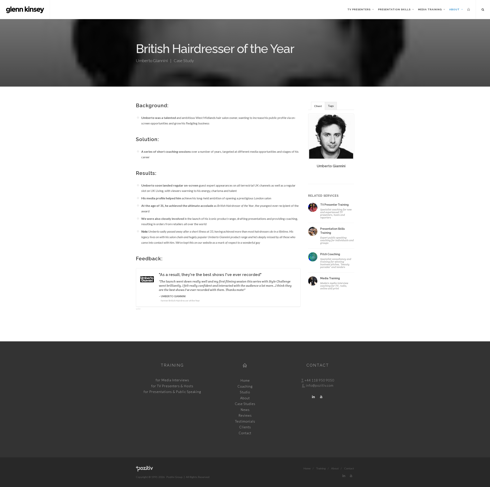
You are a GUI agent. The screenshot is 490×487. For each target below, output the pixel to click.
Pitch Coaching (330, 254)
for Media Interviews (172, 380)
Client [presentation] (318, 106)
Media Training (330, 278)
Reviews (245, 415)
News (245, 410)
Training (172, 365)
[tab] (318, 106)
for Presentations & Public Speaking (172, 392)
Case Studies (245, 404)
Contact (245, 433)
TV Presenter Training (334, 204)
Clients (245, 427)
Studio (245, 392)
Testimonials (245, 421)
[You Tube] (321, 397)
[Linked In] (313, 397)
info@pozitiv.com (319, 385)
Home (245, 380)
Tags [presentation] (331, 105)
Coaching (245, 386)
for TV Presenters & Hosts (172, 386)
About (245, 398)
